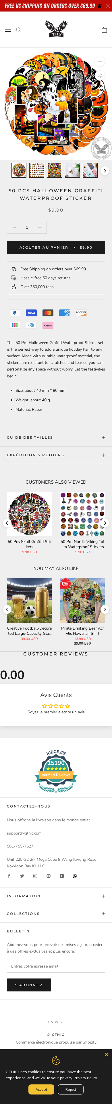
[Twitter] (22, 876)
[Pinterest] (49, 876)
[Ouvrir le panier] (104, 30)
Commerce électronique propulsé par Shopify (56, 1042)
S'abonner (29, 985)
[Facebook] (9, 876)
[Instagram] (35, 876)
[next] (105, 170)
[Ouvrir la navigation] (8, 29)
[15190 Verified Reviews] (56, 794)
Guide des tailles (30, 437)
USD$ (53, 1022)
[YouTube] (62, 876)
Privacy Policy (85, 1077)
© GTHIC (56, 1035)
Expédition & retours (35, 455)
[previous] (7, 170)
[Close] (107, 1054)
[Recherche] (18, 29)
